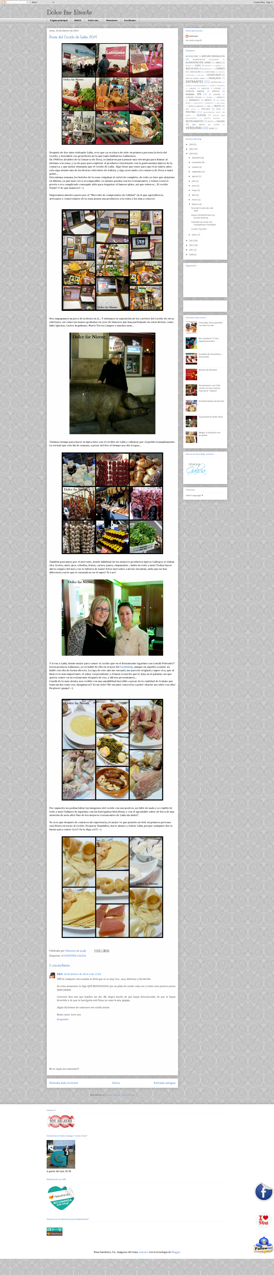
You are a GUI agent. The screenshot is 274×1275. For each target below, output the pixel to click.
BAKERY (188, 66)
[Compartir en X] (101, 950)
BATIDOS (208, 66)
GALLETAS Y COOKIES (211, 89)
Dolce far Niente (69, 12)
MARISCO (221, 97)
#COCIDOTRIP (68, 956)
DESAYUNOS (214, 75)
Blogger (176, 1252)
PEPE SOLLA (191, 109)
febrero (195, 204)
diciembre (196, 158)
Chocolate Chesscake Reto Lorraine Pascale (211, 324)
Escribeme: (130, 20)
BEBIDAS (218, 66)
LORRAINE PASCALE (194, 97)
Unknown (193, 36)
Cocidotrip (126, 667)
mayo (194, 190)
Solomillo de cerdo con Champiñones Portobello (203, 223)
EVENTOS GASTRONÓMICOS (196, 86)
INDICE (77, 20)
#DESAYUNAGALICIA (213, 56)
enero (195, 235)
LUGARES (209, 97)
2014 (191, 154)
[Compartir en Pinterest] (107, 950)
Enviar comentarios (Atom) (120, 1095)
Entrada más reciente (63, 1082)
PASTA (217, 106)
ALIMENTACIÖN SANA (198, 62)
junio (194, 186)
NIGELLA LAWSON (196, 106)
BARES (198, 65)
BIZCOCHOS (192, 68)
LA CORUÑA (214, 95)
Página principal (59, 20)
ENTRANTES (194, 82)
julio (194, 181)
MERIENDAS (194, 100)
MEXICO (208, 100)
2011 (191, 250)
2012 (191, 245)
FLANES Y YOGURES (217, 86)
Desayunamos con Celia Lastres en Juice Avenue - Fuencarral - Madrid (210, 388)
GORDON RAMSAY (195, 91)
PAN (208, 106)
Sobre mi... (93, 20)
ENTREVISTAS (216, 82)
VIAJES (212, 128)
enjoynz (143, 1252)
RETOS (210, 122)
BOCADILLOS (207, 69)
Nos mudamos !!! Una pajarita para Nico (209, 339)
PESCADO (206, 109)
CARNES (220, 68)
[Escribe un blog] (98, 950)
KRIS (60, 974)
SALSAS (221, 121)
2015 (191, 149)
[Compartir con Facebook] (104, 950)
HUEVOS (216, 91)
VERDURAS (194, 128)
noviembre (197, 162)
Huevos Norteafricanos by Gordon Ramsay (203, 216)
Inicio (116, 1082)
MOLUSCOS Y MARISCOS (203, 103)
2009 (191, 255)
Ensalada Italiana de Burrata (211, 401)
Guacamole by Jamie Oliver (211, 417)
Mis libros (221, 103)
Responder (63, 1019)
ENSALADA (215, 78)
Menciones (111, 20)
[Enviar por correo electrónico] (95, 950)
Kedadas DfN (193, 94)
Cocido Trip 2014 (199, 229)
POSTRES (191, 112)
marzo (195, 200)
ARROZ (218, 63)
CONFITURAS (209, 72)
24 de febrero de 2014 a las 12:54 (82, 974)
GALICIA (81, 956)
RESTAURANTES (194, 121)
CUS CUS (201, 75)
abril (194, 195)
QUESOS (201, 115)
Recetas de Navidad (208, 370)
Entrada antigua (165, 1082)
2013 (191, 241)
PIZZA (218, 109)
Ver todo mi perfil (194, 40)
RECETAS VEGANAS (212, 118)
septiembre (197, 172)
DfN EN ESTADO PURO (195, 79)
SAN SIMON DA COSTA (205, 125)
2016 (191, 144)
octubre (195, 167)
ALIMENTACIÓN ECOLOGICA (206, 60)
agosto (195, 176)
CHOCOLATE (195, 72)
